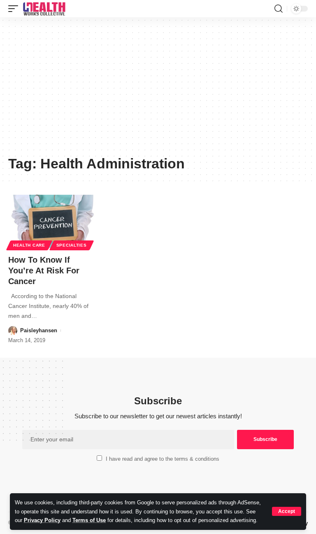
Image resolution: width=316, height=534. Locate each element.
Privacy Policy (42, 520)
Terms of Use (89, 520)
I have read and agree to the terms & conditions (162, 459)
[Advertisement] (158, 89)
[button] (286, 511)
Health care (29, 245)
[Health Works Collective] (44, 8)
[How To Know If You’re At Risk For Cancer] (52, 221)
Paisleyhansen (38, 330)
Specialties (71, 245)
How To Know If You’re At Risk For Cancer (43, 270)
